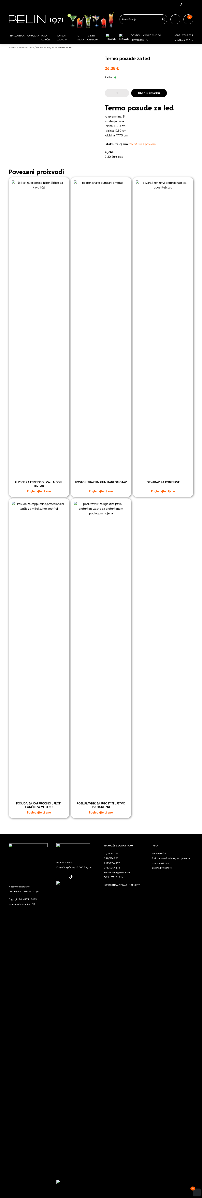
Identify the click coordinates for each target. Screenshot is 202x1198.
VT (33, 903)
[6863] (108, 93)
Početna (13, 47)
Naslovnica (17, 35)
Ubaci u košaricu (149, 93)
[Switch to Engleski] (124, 37)
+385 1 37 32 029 (184, 35)
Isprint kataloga (92, 37)
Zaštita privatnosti (162, 867)
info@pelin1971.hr (184, 39)
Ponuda (31, 35)
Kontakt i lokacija (62, 37)
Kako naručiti (45, 37)
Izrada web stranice (19, 903)
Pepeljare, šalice (26, 47)
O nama (81, 37)
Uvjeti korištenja (160, 862)
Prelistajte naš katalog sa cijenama (171, 858)
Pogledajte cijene (39, 491)
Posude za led (43, 47)
